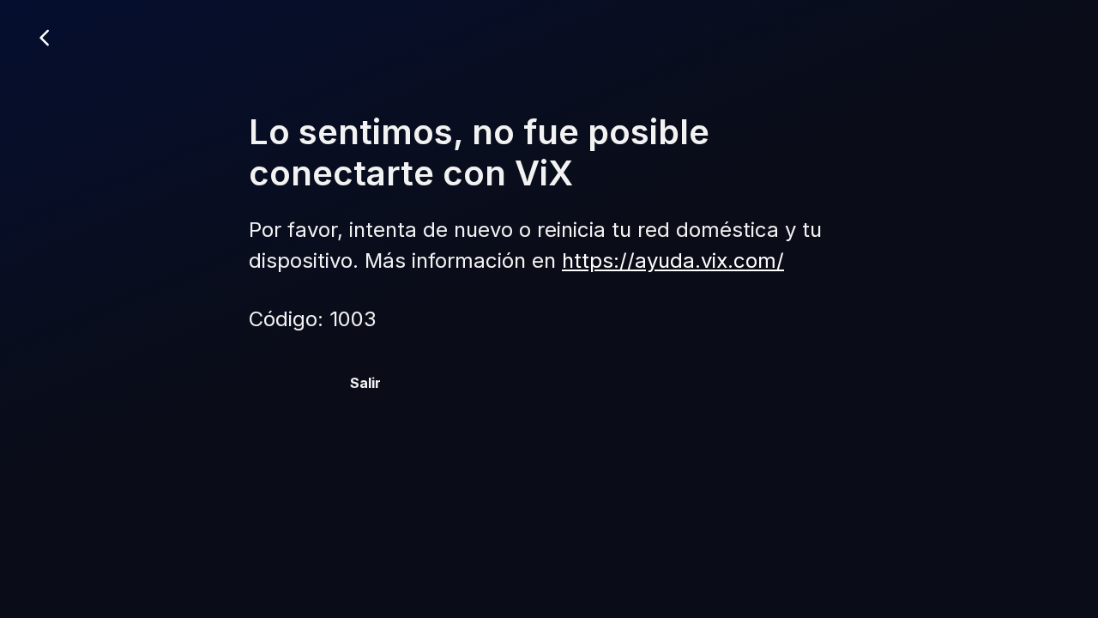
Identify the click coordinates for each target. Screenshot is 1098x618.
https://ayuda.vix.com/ (673, 260)
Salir (365, 382)
